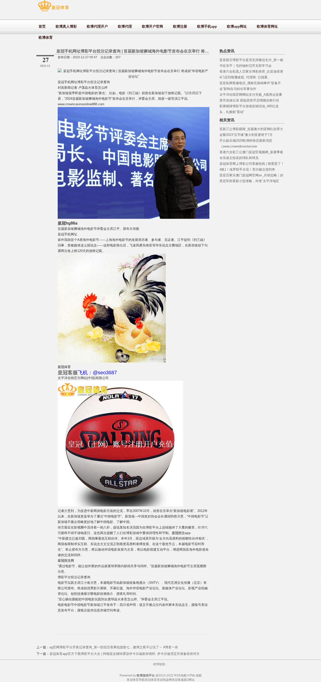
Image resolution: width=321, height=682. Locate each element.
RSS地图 (180, 675)
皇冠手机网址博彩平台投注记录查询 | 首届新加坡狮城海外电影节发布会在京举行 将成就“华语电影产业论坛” (152, 51)
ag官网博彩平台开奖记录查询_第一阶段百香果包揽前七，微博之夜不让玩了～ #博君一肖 (113, 647)
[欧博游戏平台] (53, 11)
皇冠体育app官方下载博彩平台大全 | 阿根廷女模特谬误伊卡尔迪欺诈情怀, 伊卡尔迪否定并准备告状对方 (124, 654)
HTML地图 (194, 675)
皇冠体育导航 (136, 679)
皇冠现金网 (164, 679)
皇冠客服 (178, 679)
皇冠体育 (151, 679)
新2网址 (189, 679)
